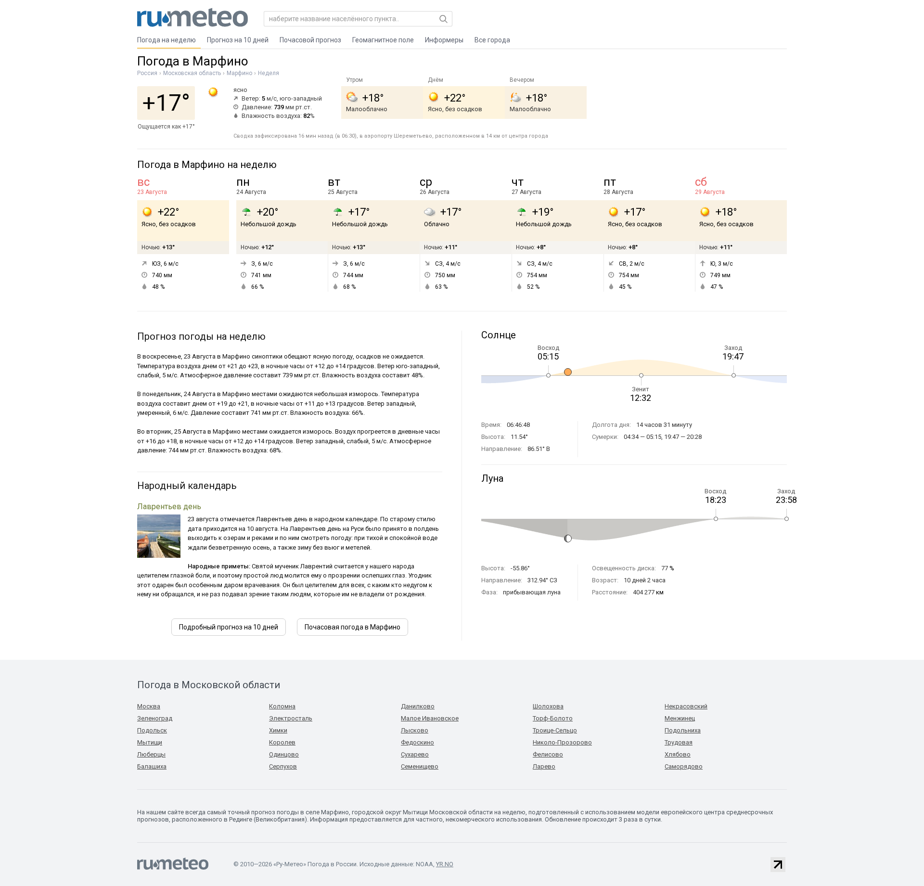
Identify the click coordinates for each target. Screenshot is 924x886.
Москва (148, 706)
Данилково (418, 706)
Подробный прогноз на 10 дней (228, 627)
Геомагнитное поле (383, 40)
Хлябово (678, 754)
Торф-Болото (553, 718)
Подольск (152, 730)
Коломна (282, 706)
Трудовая (679, 742)
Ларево (544, 766)
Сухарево (415, 754)
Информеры (444, 40)
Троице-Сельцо (555, 730)
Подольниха (683, 730)
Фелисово (548, 754)
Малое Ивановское (430, 718)
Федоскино (417, 742)
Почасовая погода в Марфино (352, 627)
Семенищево (419, 766)
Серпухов (283, 766)
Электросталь (290, 718)
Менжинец (680, 718)
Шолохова (548, 706)
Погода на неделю (166, 40)
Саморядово (684, 766)
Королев (282, 742)
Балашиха (152, 766)
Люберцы (151, 754)
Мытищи (149, 742)
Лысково (414, 730)
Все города (492, 40)
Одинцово (284, 754)
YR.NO (444, 864)
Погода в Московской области (208, 685)
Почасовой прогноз (310, 40)
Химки (278, 730)
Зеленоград (154, 718)
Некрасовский (686, 706)
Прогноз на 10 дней (238, 40)
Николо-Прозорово (562, 742)
